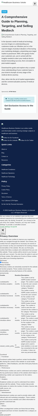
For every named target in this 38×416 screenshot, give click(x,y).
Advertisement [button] (4, 390)
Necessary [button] (3, 260)
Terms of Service (7, 197)
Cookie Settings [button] (5, 227)
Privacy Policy (6, 186)
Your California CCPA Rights (10, 200)
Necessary (5, 262)
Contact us (5, 156)
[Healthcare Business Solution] (10, 137)
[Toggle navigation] (34, 3)
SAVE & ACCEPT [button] (5, 415)
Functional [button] (3, 354)
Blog (3, 153)
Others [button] (2, 403)
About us (4, 149)
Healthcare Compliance (8, 169)
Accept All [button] (14, 227)
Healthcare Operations (8, 173)
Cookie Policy (6, 189)
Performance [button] (4, 366)
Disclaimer (5, 193)
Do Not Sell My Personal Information (12, 204)
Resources (5, 160)
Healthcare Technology (8, 176)
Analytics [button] (3, 377)
